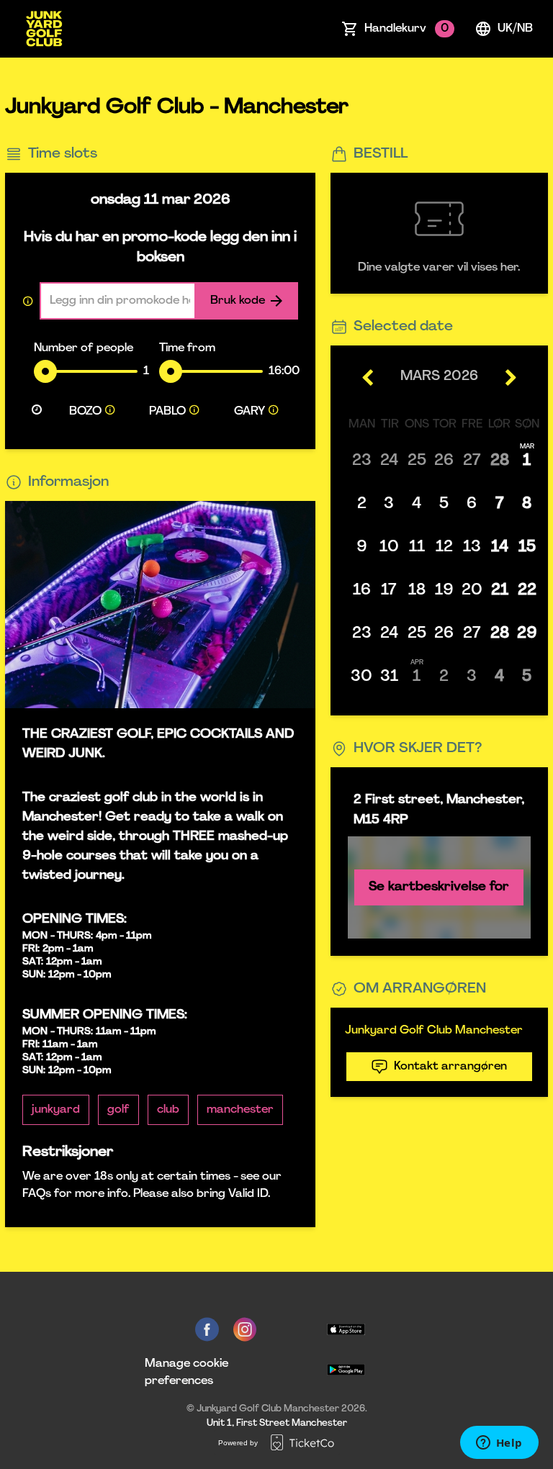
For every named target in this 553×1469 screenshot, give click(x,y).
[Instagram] (245, 1329)
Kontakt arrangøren (450, 1066)
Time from (187, 348)
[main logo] (44, 29)
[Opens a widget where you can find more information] (499, 1444)
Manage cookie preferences (186, 1372)
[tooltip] (110, 411)
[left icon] (368, 377)
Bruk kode (237, 301)
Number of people (83, 348)
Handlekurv (406, 29)
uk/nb (515, 29)
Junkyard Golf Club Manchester (434, 1030)
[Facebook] (207, 1329)
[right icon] (510, 377)
